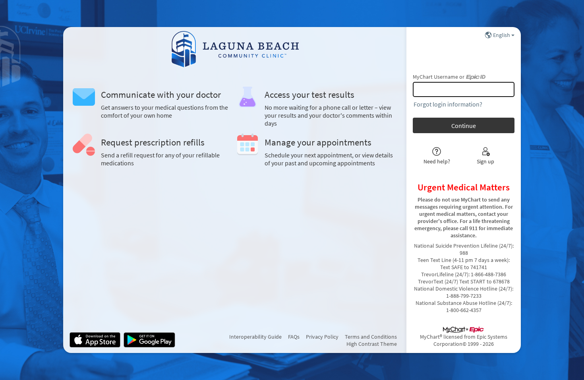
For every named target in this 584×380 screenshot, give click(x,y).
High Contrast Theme (371, 343)
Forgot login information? (448, 104)
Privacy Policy (322, 336)
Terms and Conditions (371, 336)
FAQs (294, 336)
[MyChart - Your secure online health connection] (235, 49)
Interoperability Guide (255, 336)
